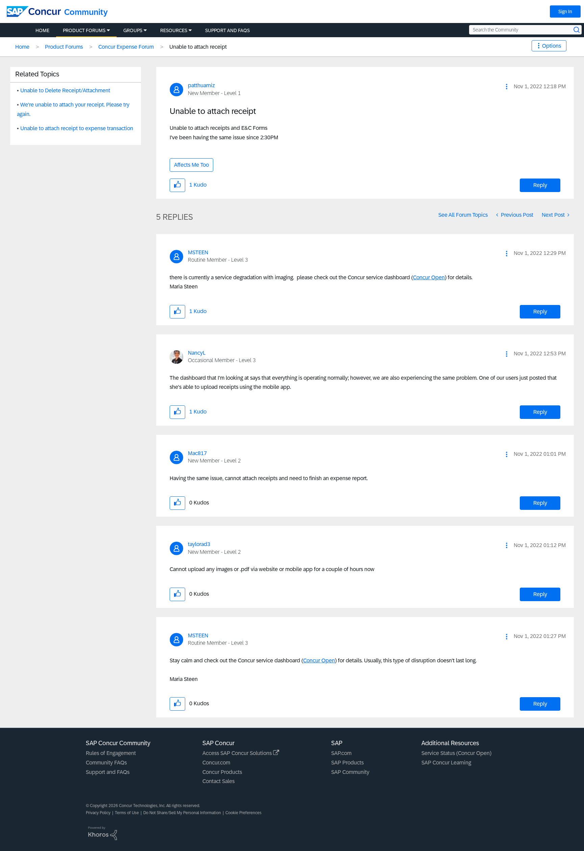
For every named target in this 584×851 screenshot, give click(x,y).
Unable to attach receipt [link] (198, 47)
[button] (506, 86)
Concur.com (216, 762)
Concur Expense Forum (126, 47)
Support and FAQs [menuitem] (227, 30)
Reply (540, 185)
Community (86, 12)
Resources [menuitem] (173, 30)
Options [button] (551, 46)
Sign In (565, 11)
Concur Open (429, 277)
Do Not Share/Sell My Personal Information (182, 812)
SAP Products (347, 762)
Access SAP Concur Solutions (237, 753)
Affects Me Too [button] (191, 165)
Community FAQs (106, 762)
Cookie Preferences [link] (243, 812)
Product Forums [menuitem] (84, 30)
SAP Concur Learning (446, 762)
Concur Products (222, 772)
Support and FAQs (107, 772)
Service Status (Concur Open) (456, 753)
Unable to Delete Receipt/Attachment (65, 90)
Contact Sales (218, 781)
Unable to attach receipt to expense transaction (76, 128)
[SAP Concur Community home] (34, 11)
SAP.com (341, 753)
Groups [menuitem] (132, 30)
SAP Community (350, 772)
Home (22, 47)
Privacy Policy (98, 812)
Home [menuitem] (42, 30)
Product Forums (64, 47)
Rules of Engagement (111, 753)
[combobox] (525, 29)
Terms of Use (127, 812)
